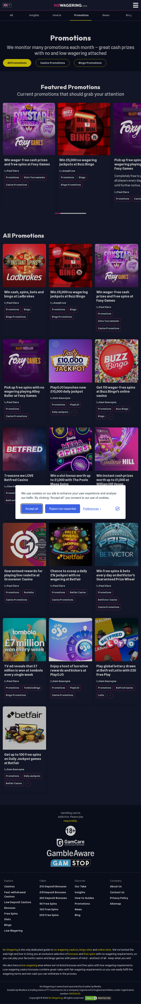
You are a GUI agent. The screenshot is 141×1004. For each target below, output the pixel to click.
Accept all (31, 508)
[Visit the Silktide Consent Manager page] (117, 508)
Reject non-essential (62, 508)
